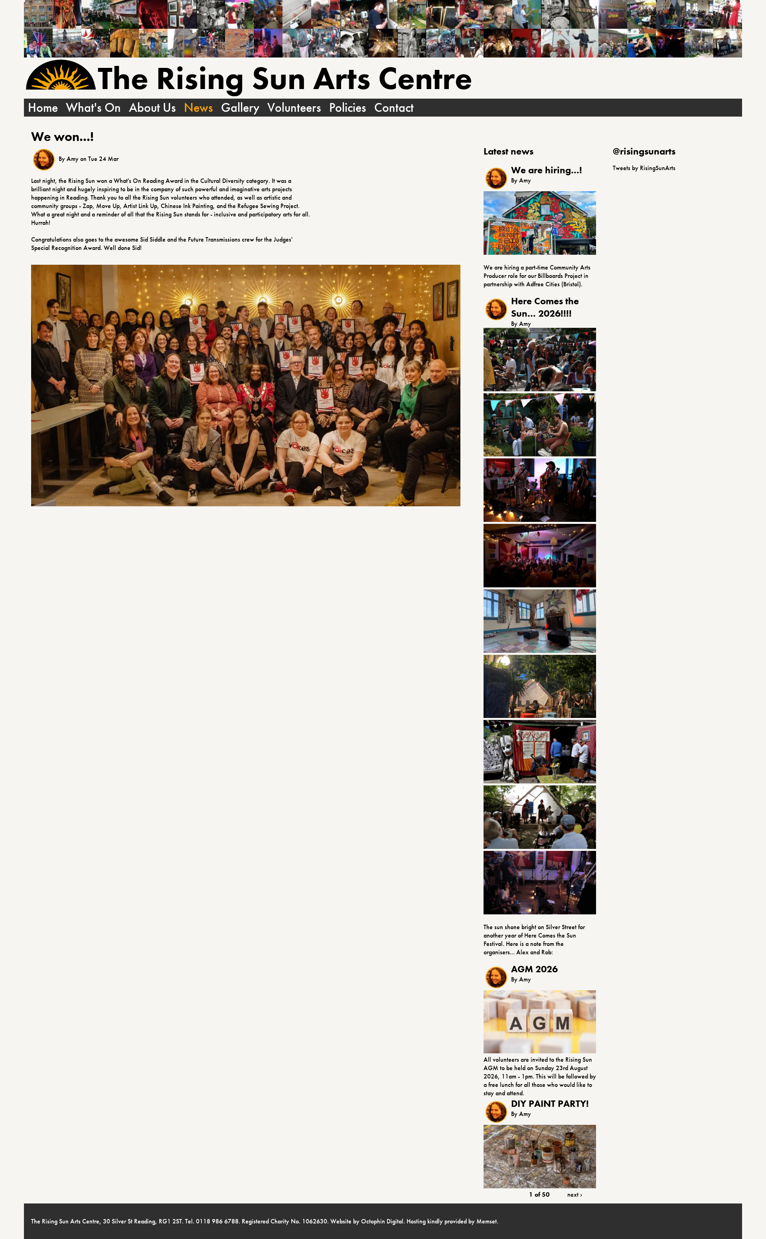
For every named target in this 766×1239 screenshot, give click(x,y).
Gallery (240, 107)
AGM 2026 (534, 969)
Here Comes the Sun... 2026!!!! (545, 307)
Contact (394, 107)
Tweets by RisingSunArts (644, 168)
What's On (93, 107)
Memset (486, 1221)
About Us (152, 107)
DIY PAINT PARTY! (550, 1103)
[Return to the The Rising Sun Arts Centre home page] (61, 75)
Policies (347, 107)
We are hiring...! (546, 170)
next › (574, 1194)
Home (43, 107)
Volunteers (294, 107)
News (198, 107)
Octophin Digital (382, 1221)
